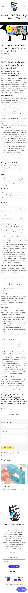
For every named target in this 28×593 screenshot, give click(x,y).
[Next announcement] (25, 23)
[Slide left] (10, 497)
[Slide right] (17, 497)
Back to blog (15, 414)
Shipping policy (9, 586)
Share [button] (4, 57)
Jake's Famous (13, 582)
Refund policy (20, 584)
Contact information (18, 586)
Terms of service (14, 589)
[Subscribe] (23, 561)
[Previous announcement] (2, 23)
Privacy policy (13, 584)
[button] (2, 6)
